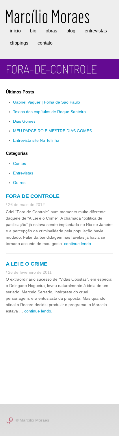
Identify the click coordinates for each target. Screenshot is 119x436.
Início (15, 30)
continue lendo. (78, 243)
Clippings (19, 43)
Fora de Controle (33, 196)
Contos (19, 163)
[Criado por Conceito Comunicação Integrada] (9, 420)
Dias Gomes (24, 121)
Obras (51, 30)
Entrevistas (96, 30)
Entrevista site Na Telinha (36, 140)
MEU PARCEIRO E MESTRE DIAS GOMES (52, 130)
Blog (70, 30)
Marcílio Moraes (47, 16)
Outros (19, 182)
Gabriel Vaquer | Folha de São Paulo (46, 102)
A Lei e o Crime (26, 264)
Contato (45, 43)
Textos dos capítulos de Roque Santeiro (49, 111)
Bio (33, 30)
